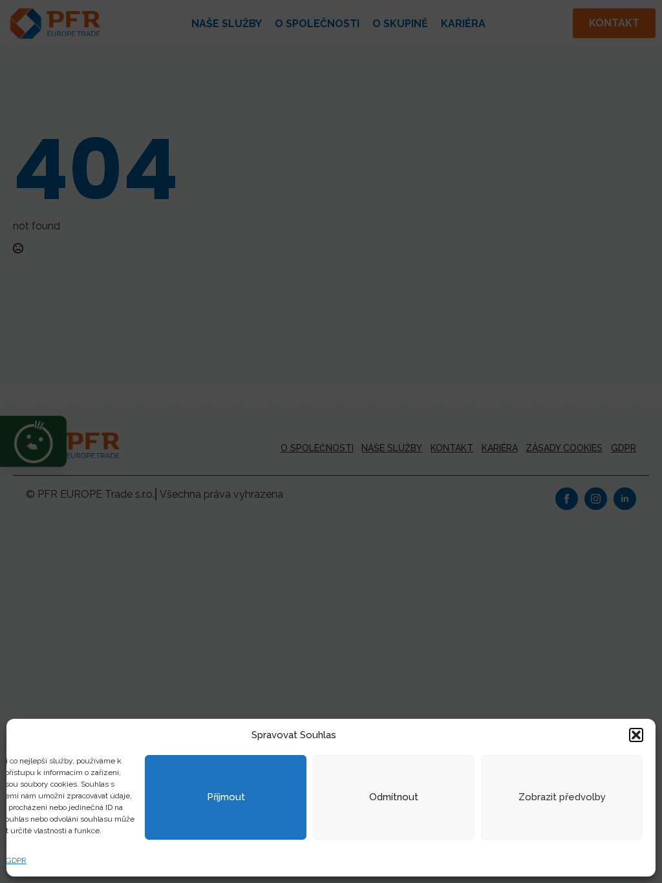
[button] (636, 735)
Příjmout (226, 797)
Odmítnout (393, 797)
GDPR (16, 860)
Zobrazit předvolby (562, 797)
